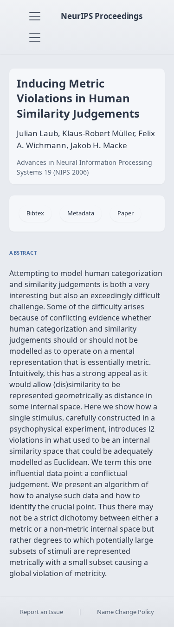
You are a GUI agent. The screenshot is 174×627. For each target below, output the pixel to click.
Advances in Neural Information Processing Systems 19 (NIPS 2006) (84, 167)
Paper (125, 213)
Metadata (80, 213)
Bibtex (35, 213)
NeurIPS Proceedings (101, 16)
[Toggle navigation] (34, 16)
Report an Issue (41, 612)
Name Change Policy (125, 612)
